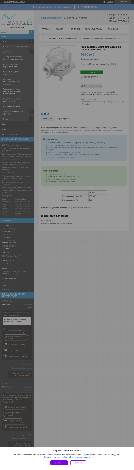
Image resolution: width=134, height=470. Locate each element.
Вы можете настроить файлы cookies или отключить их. (66, 457)
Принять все (59, 463)
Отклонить (78, 463)
